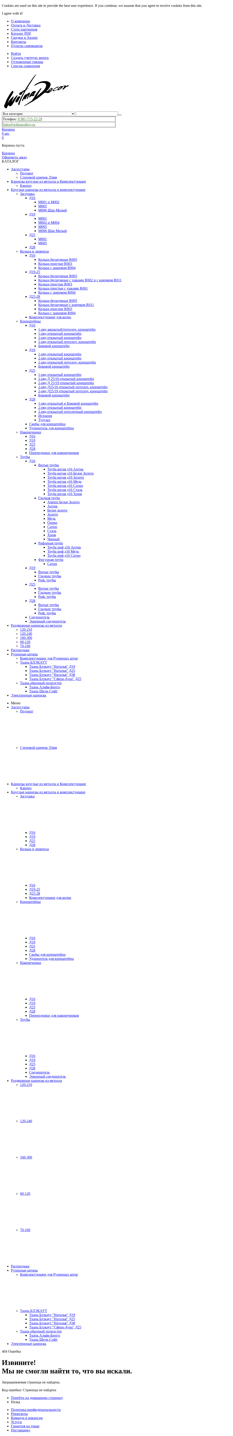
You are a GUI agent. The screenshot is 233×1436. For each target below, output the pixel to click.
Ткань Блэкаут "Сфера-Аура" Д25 (55, 679)
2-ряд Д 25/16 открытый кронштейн (66, 379)
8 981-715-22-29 (30, 119)
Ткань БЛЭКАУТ (33, 662)
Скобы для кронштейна (47, 424)
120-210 (26, 629)
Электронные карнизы (28, 695)
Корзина (8, 153)
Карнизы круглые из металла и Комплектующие (48, 181)
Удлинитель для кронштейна (51, 428)
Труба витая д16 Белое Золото (70, 473)
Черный (53, 539)
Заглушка (27, 194)
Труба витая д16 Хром (64, 494)
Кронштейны (30, 321)
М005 (42, 206)
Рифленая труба (50, 543)
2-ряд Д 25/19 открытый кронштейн (66, 383)
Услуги (16, 1422)
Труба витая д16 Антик (65, 469)
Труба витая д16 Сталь (64, 490)
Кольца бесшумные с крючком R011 (66, 305)
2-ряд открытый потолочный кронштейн (70, 412)
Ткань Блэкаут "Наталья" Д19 (52, 666)
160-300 (26, 638)
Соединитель (39, 617)
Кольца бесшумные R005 (57, 259)
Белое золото (57, 510)
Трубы (25, 457)
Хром (51, 535)
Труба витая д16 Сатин (65, 486)
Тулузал (44, 420)
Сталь (51, 531)
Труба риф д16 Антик (64, 547)
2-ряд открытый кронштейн (59, 338)
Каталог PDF (21, 33)
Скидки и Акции (24, 38)
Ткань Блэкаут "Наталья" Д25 (52, 671)
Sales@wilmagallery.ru (19, 124)
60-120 (25, 642)
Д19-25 (34, 272)
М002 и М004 (48, 222)
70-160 (25, 646)
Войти (16, 53)
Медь (51, 518)
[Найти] (120, 115)
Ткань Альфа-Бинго (44, 687)
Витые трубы (48, 465)
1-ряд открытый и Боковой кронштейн (68, 403)
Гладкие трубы (49, 576)
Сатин (52, 527)
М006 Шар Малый (52, 210)
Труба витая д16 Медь (64, 481)
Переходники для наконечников (54, 453)
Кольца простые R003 (55, 264)
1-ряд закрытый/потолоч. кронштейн (67, 329)
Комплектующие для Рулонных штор (49, 658)
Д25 (32, 235)
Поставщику (20, 1430)
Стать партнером (24, 29)
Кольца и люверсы (34, 251)
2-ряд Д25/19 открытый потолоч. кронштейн (73, 391)
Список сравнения (25, 66)
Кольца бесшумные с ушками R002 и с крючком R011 (80, 280)
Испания (45, 416)
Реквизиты (19, 1414)
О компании (20, 21)
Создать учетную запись (30, 58)
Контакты (18, 42)
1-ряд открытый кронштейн (59, 333)
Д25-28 (34, 296)
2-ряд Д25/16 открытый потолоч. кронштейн (73, 387)
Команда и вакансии (27, 1418)
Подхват (26, 173)
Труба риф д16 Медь (63, 551)
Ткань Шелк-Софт (43, 691)
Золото (52, 514)
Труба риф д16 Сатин (64, 555)
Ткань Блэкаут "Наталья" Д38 (52, 675)
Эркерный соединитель (47, 621)
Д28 (32, 247)
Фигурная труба (50, 560)
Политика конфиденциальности (36, 1410)
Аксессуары (20, 169)
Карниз (25, 185)
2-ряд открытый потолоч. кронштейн (67, 342)
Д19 (32, 214)
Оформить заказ (14, 157)
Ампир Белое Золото (63, 502)
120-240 (26, 634)
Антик (52, 506)
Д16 (32, 198)
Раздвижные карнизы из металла (36, 625)
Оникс (52, 523)
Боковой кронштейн (54, 346)
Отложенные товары (27, 62)
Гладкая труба (49, 498)
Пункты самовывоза (27, 46)
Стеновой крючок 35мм (38, 177)
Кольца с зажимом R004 (57, 268)
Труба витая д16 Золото (65, 477)
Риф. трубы (47, 580)
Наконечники (30, 432)
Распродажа (20, 650)
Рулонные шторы (24, 654)
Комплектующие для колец (50, 317)
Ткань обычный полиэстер (41, 683)
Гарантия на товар (25, 1426)
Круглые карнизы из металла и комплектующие (48, 190)
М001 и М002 (48, 202)
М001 (42, 218)
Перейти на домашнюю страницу (37, 1398)
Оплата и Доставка (26, 25)
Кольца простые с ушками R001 (63, 288)
